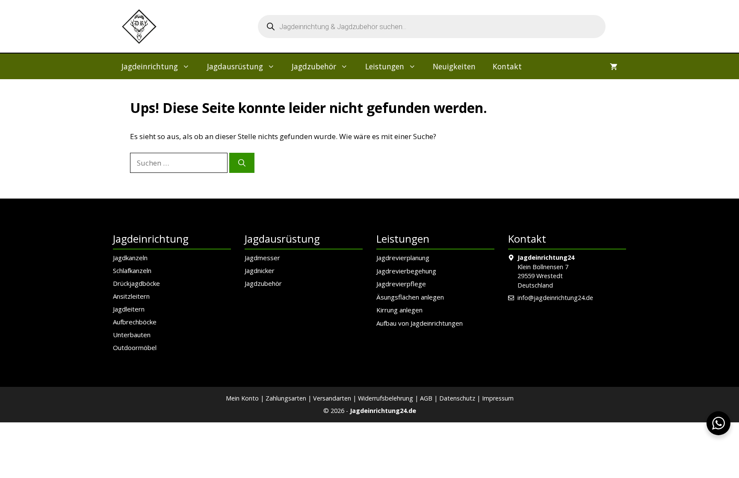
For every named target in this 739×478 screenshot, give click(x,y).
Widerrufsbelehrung (385, 398)
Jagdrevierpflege (401, 283)
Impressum (498, 398)
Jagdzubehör (314, 66)
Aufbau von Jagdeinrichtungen (419, 323)
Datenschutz (457, 398)
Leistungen (384, 66)
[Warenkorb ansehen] (613, 66)
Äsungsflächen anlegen (410, 297)
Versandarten (332, 398)
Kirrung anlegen (399, 310)
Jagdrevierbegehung (406, 271)
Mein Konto (242, 398)
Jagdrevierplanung (402, 257)
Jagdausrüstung (235, 66)
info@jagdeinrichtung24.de (555, 298)
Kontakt (507, 66)
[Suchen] (241, 163)
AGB (426, 398)
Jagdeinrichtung (149, 66)
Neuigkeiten (454, 66)
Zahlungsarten (286, 398)
